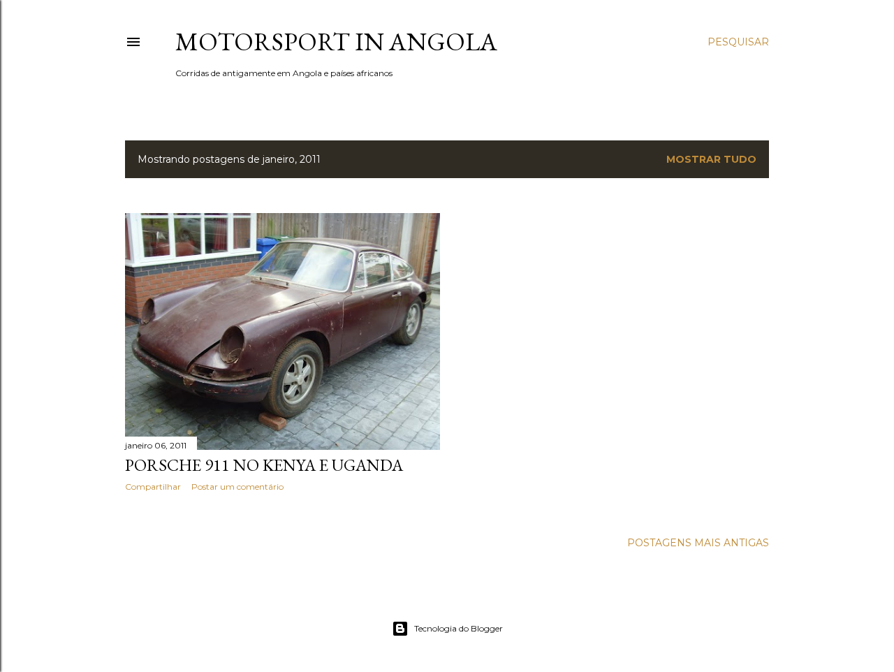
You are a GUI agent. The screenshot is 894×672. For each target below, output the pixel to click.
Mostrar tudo (711, 159)
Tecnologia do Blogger (458, 628)
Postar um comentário (237, 486)
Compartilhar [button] (153, 486)
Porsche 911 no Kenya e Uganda (264, 465)
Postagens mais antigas (698, 542)
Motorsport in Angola (336, 41)
